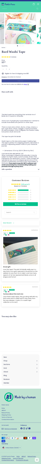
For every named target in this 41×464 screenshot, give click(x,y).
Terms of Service (7, 417)
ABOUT (4, 410)
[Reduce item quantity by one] (3, 69)
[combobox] (20, 8)
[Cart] (34, 4)
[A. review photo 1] (20, 250)
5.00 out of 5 (25, 184)
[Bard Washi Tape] (20, 101)
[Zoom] (33, 41)
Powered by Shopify (22, 460)
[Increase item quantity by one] (9, 69)
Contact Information (8, 419)
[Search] (37, 8)
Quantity (5, 66)
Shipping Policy (6, 415)
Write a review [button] (20, 204)
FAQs (3, 408)
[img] (7, 230)
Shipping (4, 77)
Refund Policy (6, 413)
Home (3, 47)
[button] (6, 57)
